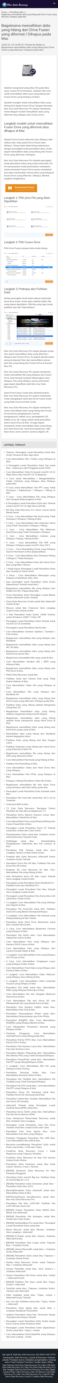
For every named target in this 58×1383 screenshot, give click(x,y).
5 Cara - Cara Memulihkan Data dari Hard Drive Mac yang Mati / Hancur (30, 563)
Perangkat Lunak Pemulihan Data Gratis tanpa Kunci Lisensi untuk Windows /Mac (30, 1322)
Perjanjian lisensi (17, 1360)
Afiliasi (50, 1362)
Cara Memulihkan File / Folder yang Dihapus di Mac (30, 460)
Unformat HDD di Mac (17, 804)
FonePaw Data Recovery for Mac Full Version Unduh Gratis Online (30, 1158)
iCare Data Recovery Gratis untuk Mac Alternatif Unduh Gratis (30, 602)
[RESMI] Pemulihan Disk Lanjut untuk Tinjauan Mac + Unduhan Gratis (30, 1244)
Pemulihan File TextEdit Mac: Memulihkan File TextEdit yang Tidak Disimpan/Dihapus (30, 1080)
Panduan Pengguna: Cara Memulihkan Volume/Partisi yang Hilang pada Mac (30, 1034)
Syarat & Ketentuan (38, 1357)
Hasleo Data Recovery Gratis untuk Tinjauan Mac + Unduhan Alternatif (30, 1263)
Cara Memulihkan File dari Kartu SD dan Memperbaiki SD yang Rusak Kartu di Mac (30, 1001)
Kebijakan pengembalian (36, 1360)
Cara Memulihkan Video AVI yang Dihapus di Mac (30, 686)
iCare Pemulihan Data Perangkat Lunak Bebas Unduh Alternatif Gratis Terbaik (30, 596)
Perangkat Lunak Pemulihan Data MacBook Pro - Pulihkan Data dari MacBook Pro (30, 884)
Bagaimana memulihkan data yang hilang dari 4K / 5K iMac (30, 645)
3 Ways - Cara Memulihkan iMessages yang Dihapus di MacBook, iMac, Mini (30, 576)
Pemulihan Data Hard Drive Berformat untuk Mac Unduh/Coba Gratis (30, 923)
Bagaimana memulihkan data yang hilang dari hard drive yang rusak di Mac (30, 728)
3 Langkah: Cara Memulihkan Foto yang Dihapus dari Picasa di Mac (30, 956)
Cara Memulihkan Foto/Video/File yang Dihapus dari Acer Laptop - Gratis (30, 1335)
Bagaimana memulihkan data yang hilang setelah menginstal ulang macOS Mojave (30, 712)
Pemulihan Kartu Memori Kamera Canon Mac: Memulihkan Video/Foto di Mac (30, 816)
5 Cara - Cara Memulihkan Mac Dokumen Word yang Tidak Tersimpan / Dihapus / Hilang (30, 524)
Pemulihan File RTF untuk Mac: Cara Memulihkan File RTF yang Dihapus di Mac (30, 1087)
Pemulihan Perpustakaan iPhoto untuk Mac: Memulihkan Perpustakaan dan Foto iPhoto (30, 1014)
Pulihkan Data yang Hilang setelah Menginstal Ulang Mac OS (30, 706)
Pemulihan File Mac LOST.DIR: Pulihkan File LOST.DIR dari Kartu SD (30, 1204)
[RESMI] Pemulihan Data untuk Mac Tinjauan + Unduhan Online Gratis (30, 1257)
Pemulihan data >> (18, 12)
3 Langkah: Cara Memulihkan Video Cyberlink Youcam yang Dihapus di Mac (30, 982)
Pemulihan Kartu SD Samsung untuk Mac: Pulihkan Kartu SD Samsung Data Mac (30, 1093)
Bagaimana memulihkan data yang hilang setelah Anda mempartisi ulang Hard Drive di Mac (30, 720)
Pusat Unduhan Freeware (22, 1362)
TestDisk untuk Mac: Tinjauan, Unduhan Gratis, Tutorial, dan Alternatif (30, 1289)
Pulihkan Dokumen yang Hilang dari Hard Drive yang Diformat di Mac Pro (30, 748)
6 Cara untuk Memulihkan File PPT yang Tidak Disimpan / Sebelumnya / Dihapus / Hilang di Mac (30, 490)
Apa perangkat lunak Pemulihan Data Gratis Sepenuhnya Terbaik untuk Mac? (30, 583)
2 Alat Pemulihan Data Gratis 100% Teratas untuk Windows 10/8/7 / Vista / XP (30, 615)
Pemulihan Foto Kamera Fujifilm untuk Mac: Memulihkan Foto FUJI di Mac (30, 1008)
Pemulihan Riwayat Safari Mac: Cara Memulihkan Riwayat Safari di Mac (30, 1073)
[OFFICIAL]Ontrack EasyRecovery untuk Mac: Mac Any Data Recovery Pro (30, 1198)
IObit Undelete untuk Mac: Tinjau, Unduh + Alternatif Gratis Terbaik (30, 1296)
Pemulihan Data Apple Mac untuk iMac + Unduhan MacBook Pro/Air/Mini (30, 1309)
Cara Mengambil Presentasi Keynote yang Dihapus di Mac (30, 1028)
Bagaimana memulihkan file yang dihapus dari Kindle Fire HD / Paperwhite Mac (30, 589)
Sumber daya (40, 1362)
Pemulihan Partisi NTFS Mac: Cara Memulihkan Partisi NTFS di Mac (30, 1041)
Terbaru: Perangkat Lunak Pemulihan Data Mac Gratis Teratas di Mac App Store (30, 453)
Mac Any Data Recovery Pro (29, 1374)
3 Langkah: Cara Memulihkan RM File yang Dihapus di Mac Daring (30, 1067)
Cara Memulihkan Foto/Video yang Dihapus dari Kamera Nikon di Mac (30, 969)
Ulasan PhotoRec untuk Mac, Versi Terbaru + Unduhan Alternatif (30, 1270)
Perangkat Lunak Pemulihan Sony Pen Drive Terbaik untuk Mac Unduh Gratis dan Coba (30, 1126)
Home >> (5, 12)
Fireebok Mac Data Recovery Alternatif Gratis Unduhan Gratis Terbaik (30, 857)
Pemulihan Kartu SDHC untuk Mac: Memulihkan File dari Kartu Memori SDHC (30, 1113)
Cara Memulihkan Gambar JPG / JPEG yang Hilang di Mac (30, 662)
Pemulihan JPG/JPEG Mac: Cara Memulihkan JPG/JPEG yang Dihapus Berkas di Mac (30, 1021)
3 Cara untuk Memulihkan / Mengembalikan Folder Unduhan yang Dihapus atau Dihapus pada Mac (30, 481)
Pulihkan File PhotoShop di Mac (21, 763)
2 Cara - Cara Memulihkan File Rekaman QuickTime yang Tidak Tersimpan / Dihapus (30, 530)
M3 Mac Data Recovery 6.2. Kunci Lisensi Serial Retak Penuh (30, 511)
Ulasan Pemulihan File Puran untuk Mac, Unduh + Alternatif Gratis (30, 1276)
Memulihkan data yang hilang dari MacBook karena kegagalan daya (30, 735)
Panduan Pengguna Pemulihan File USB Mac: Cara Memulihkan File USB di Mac (30, 1139)
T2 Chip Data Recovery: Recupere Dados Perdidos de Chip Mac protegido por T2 (30, 809)
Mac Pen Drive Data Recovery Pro (40, 1367)
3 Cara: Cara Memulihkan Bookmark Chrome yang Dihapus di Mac (30, 930)
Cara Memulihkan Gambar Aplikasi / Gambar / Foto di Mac (30, 632)
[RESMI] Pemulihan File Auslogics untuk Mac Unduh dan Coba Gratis (30, 1217)
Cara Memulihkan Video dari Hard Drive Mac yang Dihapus (30, 768)
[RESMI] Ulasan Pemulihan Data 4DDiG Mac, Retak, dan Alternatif (30, 1211)
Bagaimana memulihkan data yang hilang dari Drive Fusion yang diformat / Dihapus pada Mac (27, 48)
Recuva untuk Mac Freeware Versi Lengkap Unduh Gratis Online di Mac (30, 609)
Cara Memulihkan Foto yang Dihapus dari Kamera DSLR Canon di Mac (30, 943)
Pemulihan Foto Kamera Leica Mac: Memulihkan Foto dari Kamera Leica (30, 1047)
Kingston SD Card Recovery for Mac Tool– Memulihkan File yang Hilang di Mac (30, 871)
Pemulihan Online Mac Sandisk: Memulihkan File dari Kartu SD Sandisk (30, 1100)
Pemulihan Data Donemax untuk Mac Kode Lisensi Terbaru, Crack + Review (30, 1165)
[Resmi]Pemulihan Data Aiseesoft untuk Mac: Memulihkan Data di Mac (30, 1191)
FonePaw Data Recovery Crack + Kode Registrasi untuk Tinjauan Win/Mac (30, 1152)
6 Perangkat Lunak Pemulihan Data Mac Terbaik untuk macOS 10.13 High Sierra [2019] (30, 504)
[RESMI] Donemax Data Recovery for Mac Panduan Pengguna (30, 1171)
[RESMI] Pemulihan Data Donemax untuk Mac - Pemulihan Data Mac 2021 (30, 1185)
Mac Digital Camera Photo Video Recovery (29, 1370)
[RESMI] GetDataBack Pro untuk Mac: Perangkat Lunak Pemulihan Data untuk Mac (30, 1224)
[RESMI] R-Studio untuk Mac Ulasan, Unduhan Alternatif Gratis (30, 1237)
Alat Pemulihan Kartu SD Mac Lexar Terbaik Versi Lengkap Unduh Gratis (30, 877)
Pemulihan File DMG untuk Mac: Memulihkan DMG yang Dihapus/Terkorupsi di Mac (30, 988)
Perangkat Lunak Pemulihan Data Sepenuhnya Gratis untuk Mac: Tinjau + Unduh (30, 1328)
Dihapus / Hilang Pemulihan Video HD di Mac (28, 780)
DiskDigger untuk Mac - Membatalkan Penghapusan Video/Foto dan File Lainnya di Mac (30, 843)
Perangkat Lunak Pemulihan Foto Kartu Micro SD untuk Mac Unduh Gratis (30, 897)
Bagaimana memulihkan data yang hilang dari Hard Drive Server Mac (30, 652)
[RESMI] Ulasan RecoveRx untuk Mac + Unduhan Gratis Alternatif (30, 1250)
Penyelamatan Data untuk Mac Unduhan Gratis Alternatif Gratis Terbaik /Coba (30, 835)
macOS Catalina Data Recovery (39, 1376)
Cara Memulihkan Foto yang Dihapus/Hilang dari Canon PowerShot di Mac (30, 822)
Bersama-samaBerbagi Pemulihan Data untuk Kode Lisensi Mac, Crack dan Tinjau (30, 1145)
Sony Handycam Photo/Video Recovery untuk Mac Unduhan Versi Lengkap (30, 1119)
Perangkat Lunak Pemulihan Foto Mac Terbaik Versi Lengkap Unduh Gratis (30, 890)
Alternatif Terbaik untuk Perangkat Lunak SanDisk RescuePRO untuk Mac (30, 1106)
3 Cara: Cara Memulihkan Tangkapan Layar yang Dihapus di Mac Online (30, 962)
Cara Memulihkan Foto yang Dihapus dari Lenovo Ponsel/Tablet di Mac (30, 949)
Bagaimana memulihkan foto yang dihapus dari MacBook (30, 639)
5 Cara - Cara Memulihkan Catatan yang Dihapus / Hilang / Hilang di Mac (30, 537)
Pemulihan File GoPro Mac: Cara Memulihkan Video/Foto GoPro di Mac (30, 936)
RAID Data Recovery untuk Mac (22, 674)
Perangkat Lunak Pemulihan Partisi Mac (26, 627)
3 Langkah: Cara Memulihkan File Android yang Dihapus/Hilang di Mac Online (30, 916)
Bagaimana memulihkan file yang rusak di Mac (29, 657)
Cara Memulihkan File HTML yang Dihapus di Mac (30, 775)
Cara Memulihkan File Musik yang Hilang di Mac (30, 760)
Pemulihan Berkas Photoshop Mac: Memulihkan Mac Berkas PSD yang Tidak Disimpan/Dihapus (30, 1054)
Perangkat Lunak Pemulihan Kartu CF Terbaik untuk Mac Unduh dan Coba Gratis (30, 829)
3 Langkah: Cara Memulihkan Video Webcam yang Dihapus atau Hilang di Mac (30, 975)
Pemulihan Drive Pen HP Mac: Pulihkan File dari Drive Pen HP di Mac (30, 864)
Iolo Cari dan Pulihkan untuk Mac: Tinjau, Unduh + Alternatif (30, 1302)
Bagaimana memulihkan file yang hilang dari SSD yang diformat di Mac (30, 754)
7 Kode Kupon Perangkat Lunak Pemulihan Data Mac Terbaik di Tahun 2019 (30, 570)
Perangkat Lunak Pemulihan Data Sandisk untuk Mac (30, 792)
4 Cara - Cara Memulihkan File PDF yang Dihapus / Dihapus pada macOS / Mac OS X (30, 543)
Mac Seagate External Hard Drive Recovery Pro (23, 1369)
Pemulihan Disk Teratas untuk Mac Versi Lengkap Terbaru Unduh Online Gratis (30, 851)
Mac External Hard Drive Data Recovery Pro (22, 1365)
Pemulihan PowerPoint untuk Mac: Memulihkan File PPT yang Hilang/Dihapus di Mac (30, 1060)
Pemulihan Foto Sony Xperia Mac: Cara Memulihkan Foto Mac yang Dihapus (30, 1132)
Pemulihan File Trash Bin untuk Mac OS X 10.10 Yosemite (30, 799)
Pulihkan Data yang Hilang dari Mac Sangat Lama (30, 741)
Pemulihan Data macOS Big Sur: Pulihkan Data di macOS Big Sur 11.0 (30, 1178)
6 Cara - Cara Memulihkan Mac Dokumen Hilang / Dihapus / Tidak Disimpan (30, 556)
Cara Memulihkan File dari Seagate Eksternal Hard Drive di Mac (30, 995)
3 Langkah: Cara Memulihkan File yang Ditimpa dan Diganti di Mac (30, 903)
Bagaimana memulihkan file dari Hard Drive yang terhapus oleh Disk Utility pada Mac (30, 786)
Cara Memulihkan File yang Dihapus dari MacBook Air (30, 693)
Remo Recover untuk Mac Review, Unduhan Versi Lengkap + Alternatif (30, 1230)
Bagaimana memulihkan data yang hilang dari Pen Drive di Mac (30, 669)
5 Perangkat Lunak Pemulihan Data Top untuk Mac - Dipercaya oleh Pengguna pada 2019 (30, 466)
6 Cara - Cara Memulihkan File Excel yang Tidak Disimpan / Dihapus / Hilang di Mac (30, 517)
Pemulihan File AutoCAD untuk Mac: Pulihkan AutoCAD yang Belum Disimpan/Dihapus (30, 910)
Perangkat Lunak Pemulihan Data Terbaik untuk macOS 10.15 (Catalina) (30, 622)
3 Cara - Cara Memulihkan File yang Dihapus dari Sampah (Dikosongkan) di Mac (30, 498)
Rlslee (39, 44)
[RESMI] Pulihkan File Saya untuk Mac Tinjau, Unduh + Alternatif (30, 1283)
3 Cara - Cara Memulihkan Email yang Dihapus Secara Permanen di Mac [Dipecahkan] (30, 550)
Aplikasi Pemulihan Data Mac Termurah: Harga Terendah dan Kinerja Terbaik (30, 1315)
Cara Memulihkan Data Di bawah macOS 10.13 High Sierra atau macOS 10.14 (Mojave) (30, 473)
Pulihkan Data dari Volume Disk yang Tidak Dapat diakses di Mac (30, 680)
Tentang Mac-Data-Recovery (15, 1357)
